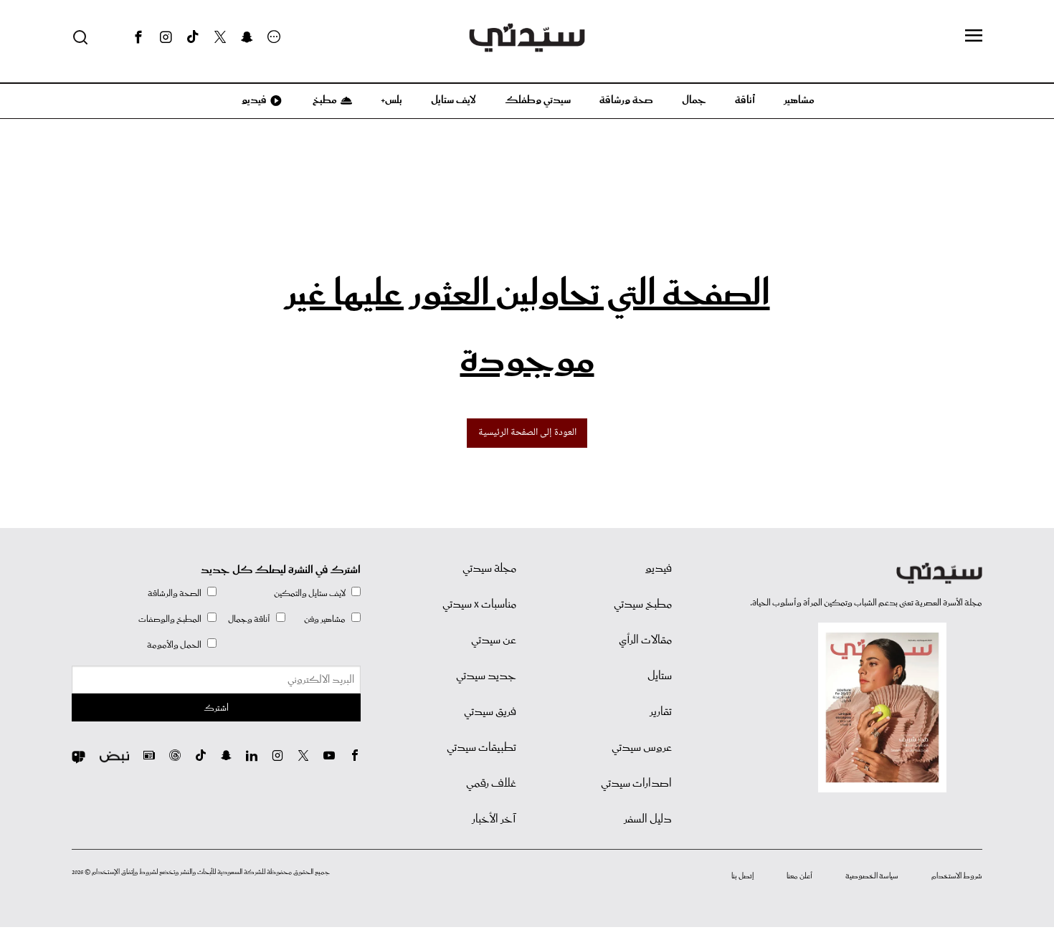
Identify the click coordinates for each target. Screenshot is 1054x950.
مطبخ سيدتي (643, 604)
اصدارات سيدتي (636, 783)
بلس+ (391, 100)
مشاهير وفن (325, 619)
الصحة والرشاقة (174, 593)
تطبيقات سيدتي (481, 748)
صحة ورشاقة (626, 100)
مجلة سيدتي (489, 568)
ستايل (659, 676)
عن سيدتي (493, 640)
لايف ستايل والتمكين (310, 593)
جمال (694, 100)
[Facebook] (138, 37)
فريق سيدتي (490, 712)
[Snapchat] (247, 37)
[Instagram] (165, 37)
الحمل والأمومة (174, 645)
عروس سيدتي (642, 748)
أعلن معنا (799, 876)
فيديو (253, 100)
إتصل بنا (742, 876)
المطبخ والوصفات (169, 619)
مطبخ (323, 100)
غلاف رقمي (491, 783)
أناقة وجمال (249, 619)
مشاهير (799, 100)
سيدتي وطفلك (538, 100)
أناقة (745, 100)
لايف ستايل (453, 100)
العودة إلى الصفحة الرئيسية (527, 432)
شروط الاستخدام (956, 876)
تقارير (661, 712)
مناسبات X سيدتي (479, 604)
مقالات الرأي (645, 640)
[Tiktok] (192, 37)
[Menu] (973, 36)
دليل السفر (648, 819)
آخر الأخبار (494, 819)
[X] (220, 37)
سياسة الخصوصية (871, 876)
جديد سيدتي (486, 676)
